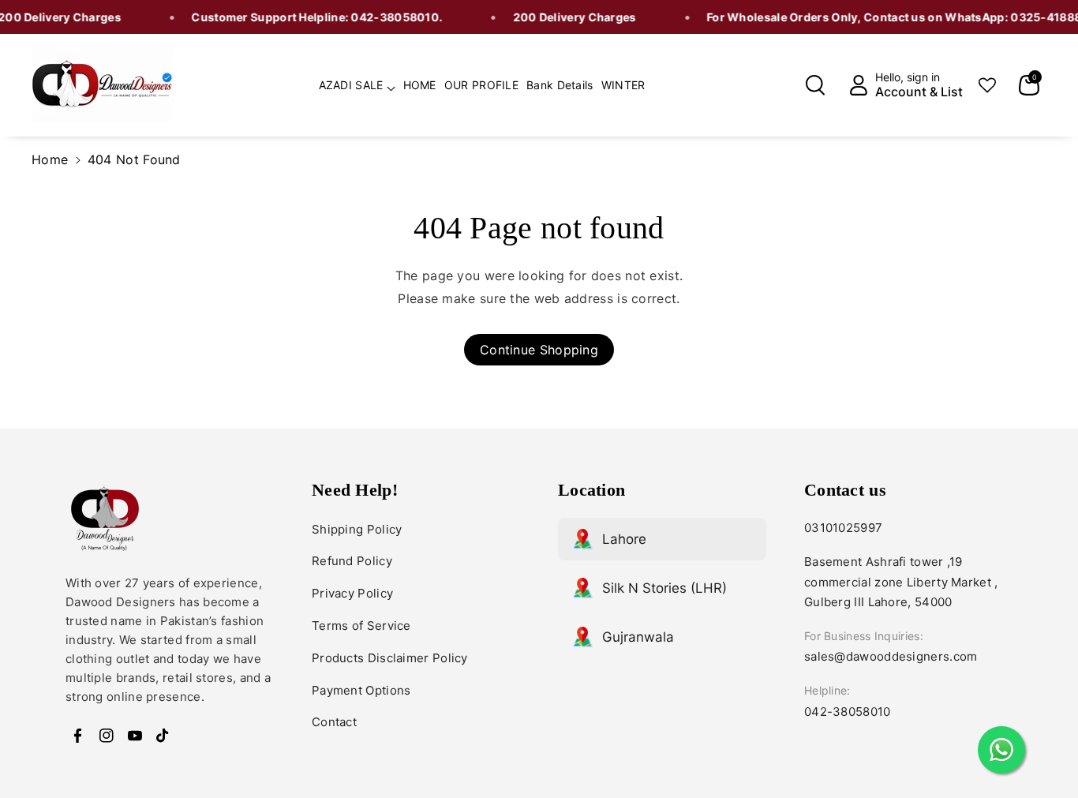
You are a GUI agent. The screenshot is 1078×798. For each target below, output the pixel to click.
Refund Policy (352, 560)
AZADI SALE (351, 85)
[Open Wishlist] (987, 85)
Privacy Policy (352, 593)
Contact (334, 721)
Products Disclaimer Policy (390, 657)
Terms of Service (361, 625)
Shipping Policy (357, 529)
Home (50, 159)
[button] (357, 82)
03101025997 (843, 527)
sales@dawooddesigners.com (891, 656)
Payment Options (361, 690)
